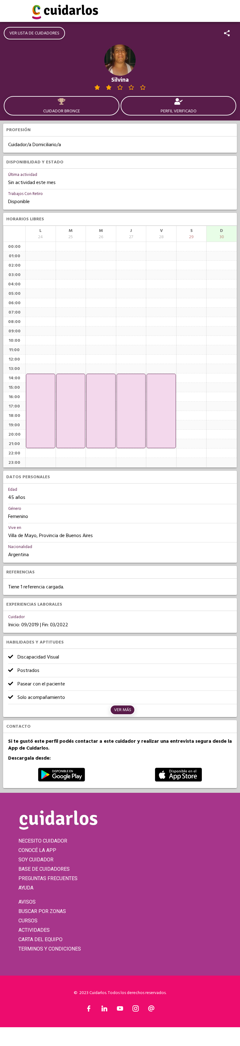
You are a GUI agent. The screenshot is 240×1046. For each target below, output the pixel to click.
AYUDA (25, 888)
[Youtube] (120, 1010)
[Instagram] (135, 1010)
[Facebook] (89, 1010)
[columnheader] (40, 234)
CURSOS (28, 921)
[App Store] (178, 780)
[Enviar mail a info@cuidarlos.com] (151, 1010)
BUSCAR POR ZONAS (42, 911)
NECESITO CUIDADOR (42, 841)
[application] (40, 411)
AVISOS (27, 902)
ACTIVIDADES (34, 930)
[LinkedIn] (104, 1010)
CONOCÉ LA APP (37, 850)
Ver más (122, 710)
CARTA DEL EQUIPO (40, 939)
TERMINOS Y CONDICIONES (49, 949)
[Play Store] (61, 780)
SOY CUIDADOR (35, 860)
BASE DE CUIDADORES (44, 869)
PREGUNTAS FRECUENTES (48, 878)
